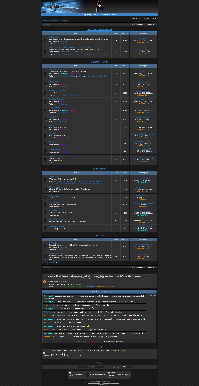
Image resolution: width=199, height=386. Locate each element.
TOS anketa (63, 95)
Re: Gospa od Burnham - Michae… (143, 134)
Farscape (54, 183)
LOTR (99, 183)
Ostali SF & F (54, 176)
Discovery (53, 134)
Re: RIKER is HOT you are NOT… (143, 100)
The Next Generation (57, 99)
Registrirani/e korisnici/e (105, 286)
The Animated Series (77, 95)
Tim (58, 262)
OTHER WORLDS (99, 169)
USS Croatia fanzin (87, 54)
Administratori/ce (61, 286)
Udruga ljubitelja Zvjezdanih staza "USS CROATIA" (70, 48)
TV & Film (53, 211)
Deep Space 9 (54, 108)
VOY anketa (62, 121)
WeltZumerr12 (142, 42)
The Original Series (57, 90)
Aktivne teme (63, 21)
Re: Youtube (143, 219)
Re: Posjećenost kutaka (143, 226)
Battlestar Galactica (95, 181)
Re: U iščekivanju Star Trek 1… (143, 158)
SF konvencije (55, 187)
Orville (51, 125)
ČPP (99, 15)
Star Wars (82, 181)
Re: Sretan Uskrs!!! (143, 50)
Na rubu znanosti (56, 203)
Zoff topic (53, 243)
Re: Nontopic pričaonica (143, 245)
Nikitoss (123, 350)
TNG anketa (62, 104)
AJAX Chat (80, 341)
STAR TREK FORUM (99, 62)
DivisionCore (115, 383)
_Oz (68, 84)
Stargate (62, 181)
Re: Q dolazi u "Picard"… (143, 142)
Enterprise (53, 82)
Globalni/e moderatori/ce (77, 286)
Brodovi (81, 76)
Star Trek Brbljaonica (57, 69)
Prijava (113, 15)
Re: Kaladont (143, 254)
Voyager (52, 117)
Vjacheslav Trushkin (94, 383)
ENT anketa (62, 86)
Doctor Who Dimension (68, 183)
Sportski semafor (64, 250)
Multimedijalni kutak (57, 220)
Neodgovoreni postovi (50, 21)
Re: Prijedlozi (143, 39)
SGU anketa (71, 181)
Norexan (142, 207)
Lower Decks (54, 149)
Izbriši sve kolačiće (49, 262)
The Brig (61, 43)
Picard (51, 142)
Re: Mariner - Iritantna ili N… (143, 149)
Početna (46, 24)
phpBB (98, 381)
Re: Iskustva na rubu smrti (143, 203)
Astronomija (54, 196)
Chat (95, 15)
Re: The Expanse (143, 178)
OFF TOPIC (99, 236)
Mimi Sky (79, 74)
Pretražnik (106, 15)
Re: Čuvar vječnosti (143, 91)
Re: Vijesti (143, 72)
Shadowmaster (65, 52)
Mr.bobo (142, 199)
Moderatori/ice (65, 41)
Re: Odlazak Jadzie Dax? (143, 109)
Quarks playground (57, 254)
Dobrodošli (53, 37)
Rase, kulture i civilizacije (67, 76)
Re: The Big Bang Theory (143, 211)
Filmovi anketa (63, 163)
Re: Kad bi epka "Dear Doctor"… (143, 82)
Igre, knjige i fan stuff (94, 76)
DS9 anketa (62, 113)
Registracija (87, 15)
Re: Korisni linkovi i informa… (143, 195)
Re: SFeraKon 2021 (143, 187)
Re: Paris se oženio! (143, 117)
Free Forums (107, 383)
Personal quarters (56, 227)
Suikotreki (142, 162)
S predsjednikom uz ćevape (68, 54)
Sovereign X (64, 74)
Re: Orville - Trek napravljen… (143, 126)
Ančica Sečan (104, 384)
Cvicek (62, 93)
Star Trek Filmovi (56, 156)
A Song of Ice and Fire (87, 183)
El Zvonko (74, 52)
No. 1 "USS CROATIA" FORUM (99, 30)
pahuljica (72, 74)
